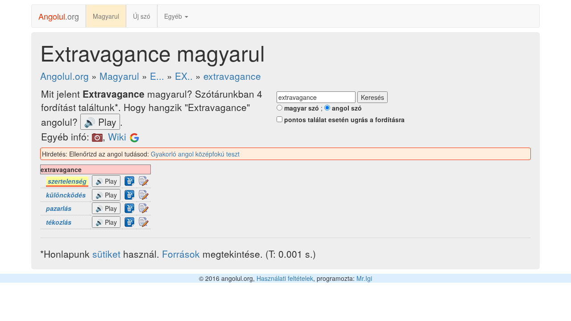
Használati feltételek (285, 278)
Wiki (117, 136)
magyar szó (300, 107)
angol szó (346, 107)
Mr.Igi (364, 278)
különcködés (66, 194)
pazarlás (58, 208)
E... (157, 75)
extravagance (232, 75)
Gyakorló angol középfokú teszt (195, 153)
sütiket (106, 253)
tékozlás (58, 222)
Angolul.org (64, 75)
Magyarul (106, 16)
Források (181, 253)
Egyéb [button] (174, 16)
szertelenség (67, 181)
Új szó (141, 16)
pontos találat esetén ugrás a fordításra (343, 119)
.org (58, 16)
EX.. (184, 75)
